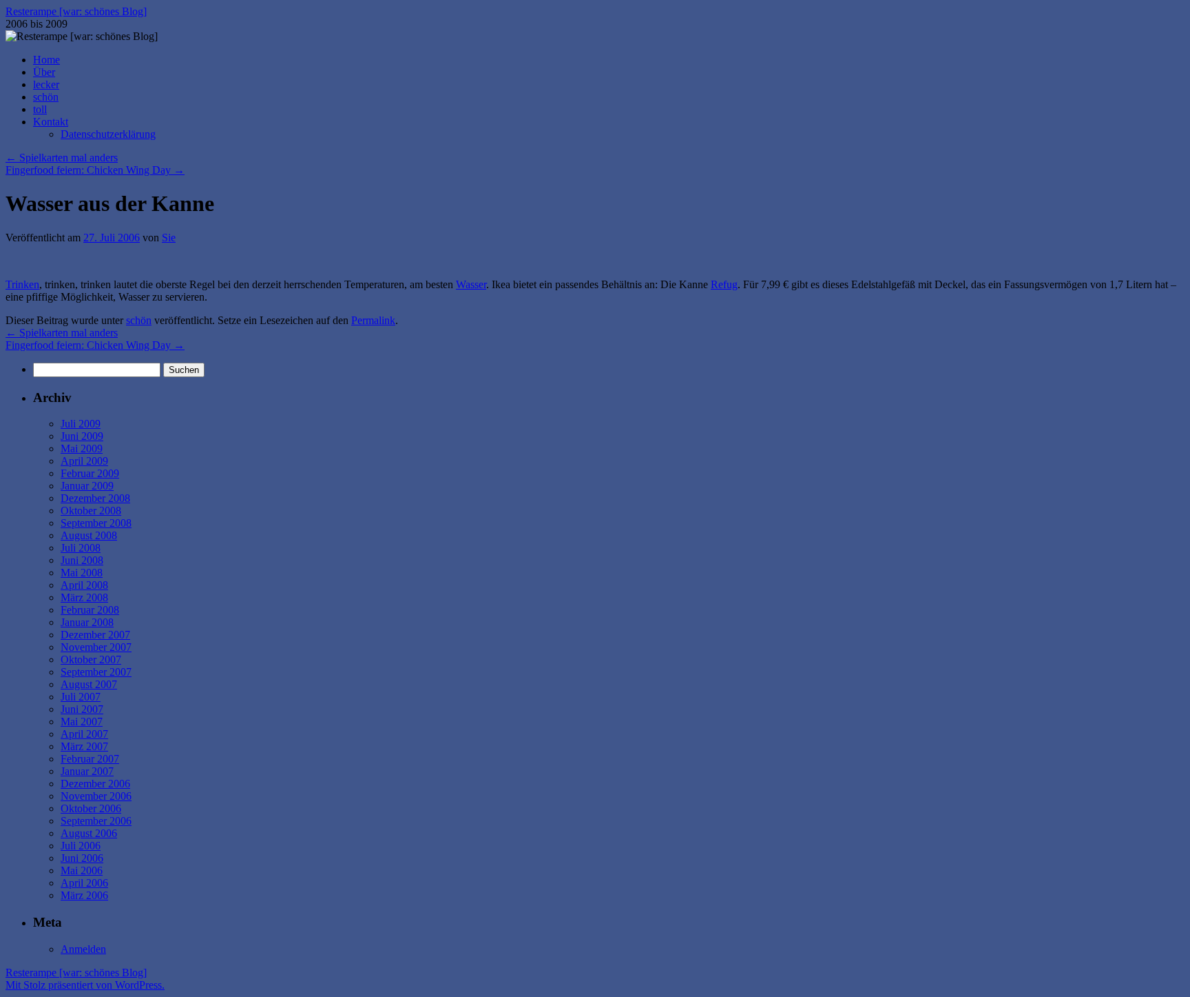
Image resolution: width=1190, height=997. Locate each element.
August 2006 (89, 833)
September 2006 (96, 821)
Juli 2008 (81, 548)
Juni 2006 (82, 858)
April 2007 (84, 734)
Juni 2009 (82, 436)
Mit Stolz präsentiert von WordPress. (85, 985)
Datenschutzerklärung (108, 134)
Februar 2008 (90, 610)
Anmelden (83, 949)
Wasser (471, 284)
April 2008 (84, 585)
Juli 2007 (81, 697)
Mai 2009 (82, 448)
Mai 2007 (82, 721)
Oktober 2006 (91, 808)
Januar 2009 (87, 486)
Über (44, 72)
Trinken (22, 284)
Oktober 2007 (91, 659)
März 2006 (84, 895)
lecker (46, 84)
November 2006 (96, 796)
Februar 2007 (90, 759)
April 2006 (84, 883)
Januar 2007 (87, 771)
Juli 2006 (81, 846)
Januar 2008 (87, 622)
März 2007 (84, 746)
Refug (724, 284)
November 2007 (96, 647)
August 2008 (89, 535)
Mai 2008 (82, 572)
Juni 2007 (82, 709)
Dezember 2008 (95, 498)
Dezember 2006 (95, 783)
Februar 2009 (90, 473)
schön (46, 97)
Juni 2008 (82, 560)
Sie (169, 237)
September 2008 (96, 523)
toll (40, 109)
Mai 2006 (82, 870)
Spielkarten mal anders (62, 157)
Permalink (373, 320)
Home (46, 60)
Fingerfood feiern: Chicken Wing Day (95, 170)
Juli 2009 (81, 424)
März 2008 (84, 597)
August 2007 (89, 684)
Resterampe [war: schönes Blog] (76, 11)
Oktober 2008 (91, 510)
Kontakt (50, 122)
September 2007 (96, 672)
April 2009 (84, 461)
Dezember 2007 (95, 635)
